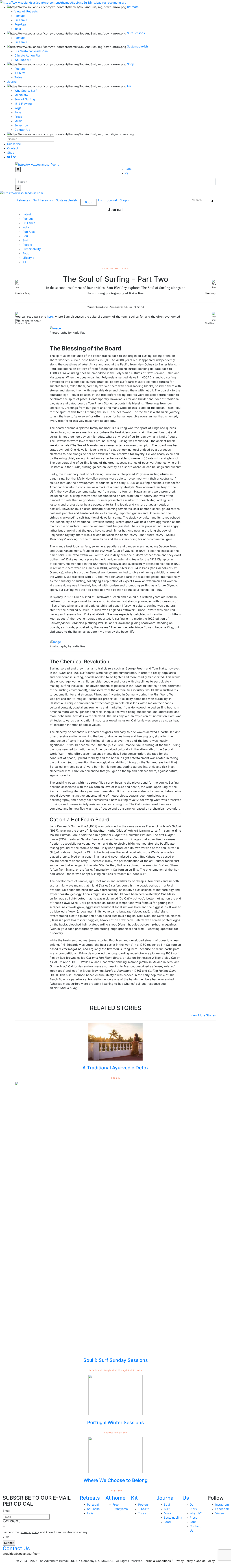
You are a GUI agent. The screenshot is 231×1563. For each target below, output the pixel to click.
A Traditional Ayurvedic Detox (115, 1067)
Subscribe (21, 125)
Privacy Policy (183, 1561)
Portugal (20, 38)
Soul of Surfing (24, 99)
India (26, 227)
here (50, 316)
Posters (19, 68)
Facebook (222, 1509)
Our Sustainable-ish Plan (31, 51)
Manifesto (21, 95)
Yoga (17, 108)
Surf (25, 240)
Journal (112, 200)
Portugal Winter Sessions (115, 1422)
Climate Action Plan (27, 55)
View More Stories (203, 1015)
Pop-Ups (29, 231)
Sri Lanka (20, 42)
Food (26, 253)
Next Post (214, 323)
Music (18, 121)
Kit (134, 1498)
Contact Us (22, 129)
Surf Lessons (42, 200)
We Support (22, 60)
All (24, 262)
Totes (18, 77)
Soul (26, 236)
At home (115, 1498)
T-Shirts (19, 73)
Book (128, 169)
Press (18, 116)
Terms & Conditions (157, 1561)
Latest (27, 214)
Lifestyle (28, 257)
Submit (9, 1543)
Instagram (222, 1504)
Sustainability (32, 249)
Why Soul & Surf (25, 90)
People (27, 244)
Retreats (22, 200)
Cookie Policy (205, 1561)
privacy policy (29, 1532)
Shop (123, 200)
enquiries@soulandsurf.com (21, 1553)
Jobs (17, 112)
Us (100, 200)
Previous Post (8, 323)
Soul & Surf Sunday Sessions (115, 1360)
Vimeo (219, 1513)
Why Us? (196, 1513)
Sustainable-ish (66, 200)
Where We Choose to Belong (116, 1480)
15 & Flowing (23, 103)
